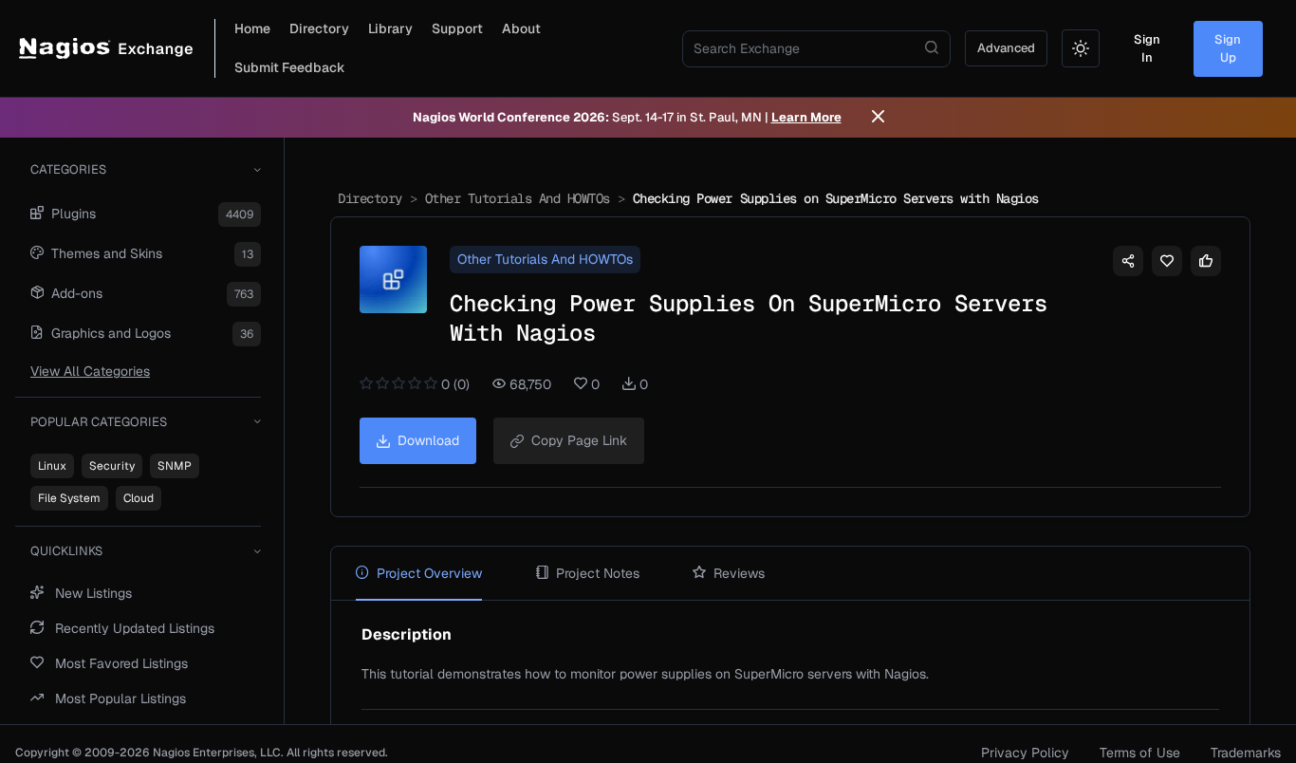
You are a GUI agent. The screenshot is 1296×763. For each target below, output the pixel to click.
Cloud (138, 498)
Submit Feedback (289, 67)
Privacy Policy (1025, 752)
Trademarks (1246, 752)
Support (457, 28)
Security (112, 466)
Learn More (806, 117)
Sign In (1147, 48)
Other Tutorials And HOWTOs (517, 198)
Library (390, 28)
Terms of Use (1140, 752)
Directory (319, 28)
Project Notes (597, 573)
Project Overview (429, 573)
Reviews (739, 573)
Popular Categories (98, 422)
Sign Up (1227, 48)
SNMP (174, 466)
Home (252, 28)
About (521, 28)
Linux (52, 466)
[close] (878, 117)
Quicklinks (66, 551)
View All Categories (90, 371)
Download (428, 440)
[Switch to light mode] (1081, 48)
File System (69, 498)
